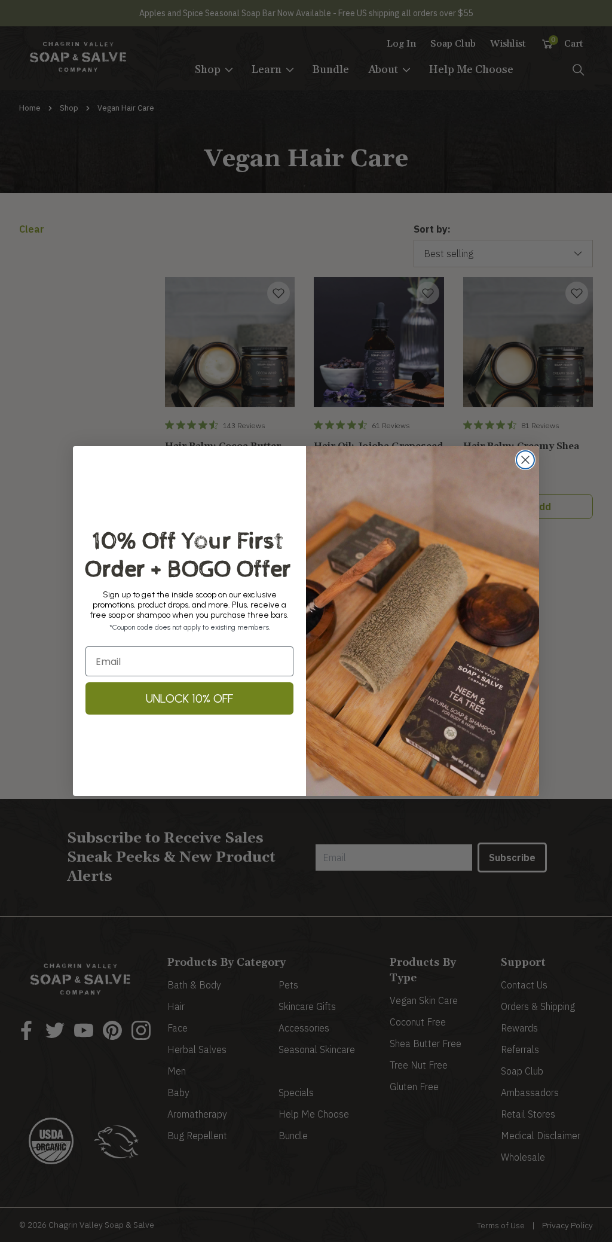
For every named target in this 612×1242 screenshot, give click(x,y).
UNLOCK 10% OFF (189, 698)
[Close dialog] (525, 460)
